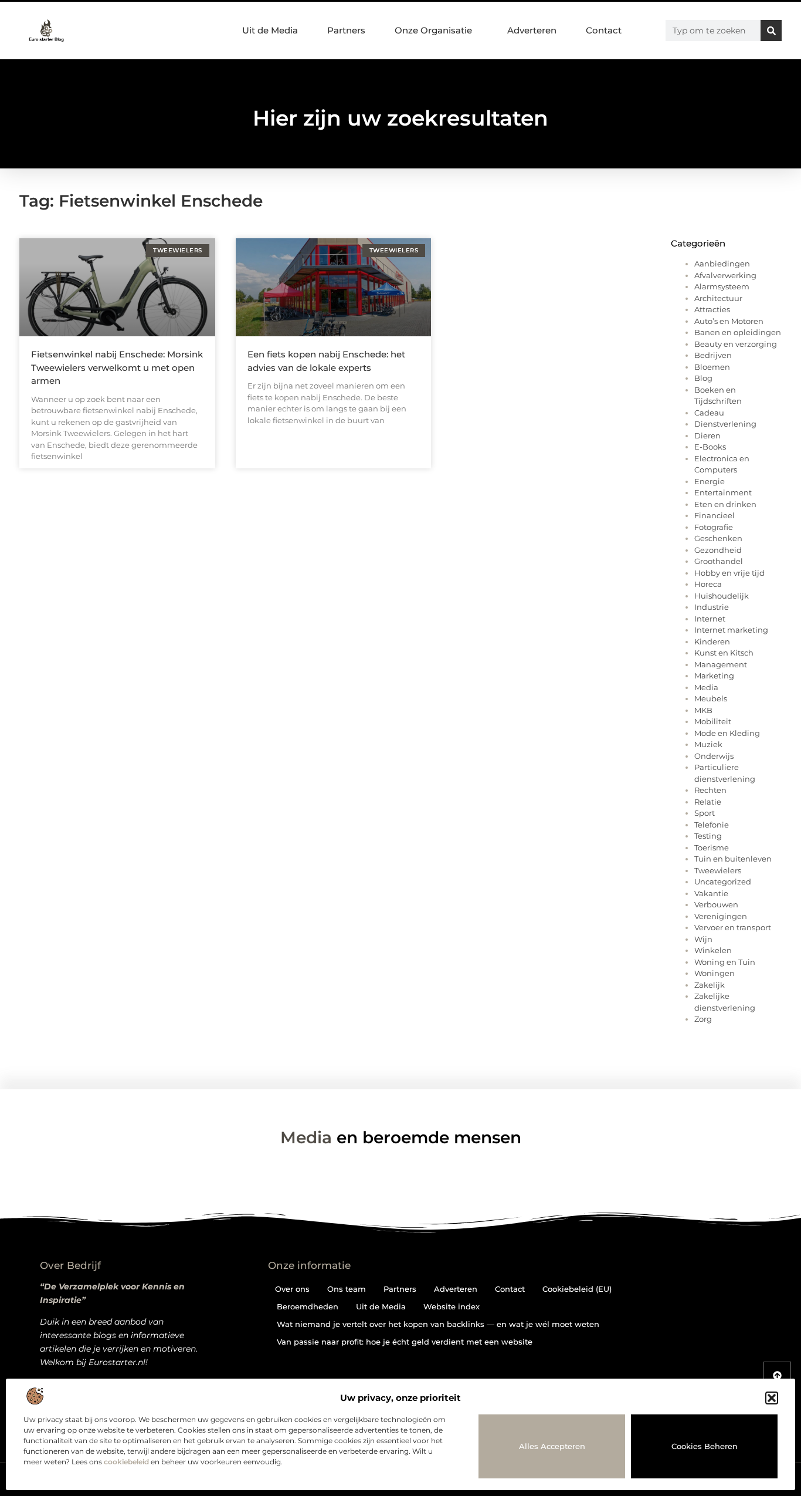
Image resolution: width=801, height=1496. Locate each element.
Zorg (703, 1019)
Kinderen (712, 641)
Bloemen (712, 367)
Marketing (714, 675)
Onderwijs (714, 756)
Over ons (292, 1289)
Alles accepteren (552, 1446)
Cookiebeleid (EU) (577, 1289)
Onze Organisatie (433, 30)
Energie (709, 481)
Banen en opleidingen (737, 332)
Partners (346, 30)
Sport (704, 813)
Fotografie (713, 527)
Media (706, 687)
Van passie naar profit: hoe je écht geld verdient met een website (404, 1341)
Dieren (707, 435)
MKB (703, 710)
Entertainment (723, 492)
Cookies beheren (704, 1446)
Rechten (710, 790)
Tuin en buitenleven (733, 858)
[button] (772, 1398)
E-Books (710, 446)
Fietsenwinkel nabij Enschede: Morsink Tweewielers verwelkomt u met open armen (117, 367)
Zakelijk (709, 985)
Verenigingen (720, 916)
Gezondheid (718, 550)
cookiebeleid (126, 1461)
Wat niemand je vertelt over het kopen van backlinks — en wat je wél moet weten (438, 1324)
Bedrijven (713, 355)
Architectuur (718, 298)
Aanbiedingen (722, 263)
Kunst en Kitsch (724, 652)
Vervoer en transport (732, 927)
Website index (451, 1306)
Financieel (714, 515)
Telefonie (711, 824)
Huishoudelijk (721, 595)
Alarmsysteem (721, 286)
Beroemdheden (307, 1306)
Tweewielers (717, 870)
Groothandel (718, 561)
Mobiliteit (712, 721)
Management (720, 664)
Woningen (714, 973)
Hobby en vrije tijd (729, 573)
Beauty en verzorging (735, 344)
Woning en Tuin (724, 962)
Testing (708, 835)
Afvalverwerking (725, 275)
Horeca (708, 584)
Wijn (703, 939)
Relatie (707, 801)
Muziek (708, 744)
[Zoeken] (771, 30)
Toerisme (711, 847)
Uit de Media (270, 30)
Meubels (710, 698)
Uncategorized (722, 881)
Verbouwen (716, 904)
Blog (703, 378)
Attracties (712, 309)
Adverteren (531, 30)
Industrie (711, 607)
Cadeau (709, 412)
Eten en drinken (725, 504)
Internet (709, 618)
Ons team (346, 1289)
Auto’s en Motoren (728, 321)
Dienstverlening (725, 423)
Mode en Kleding (727, 733)
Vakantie (711, 893)
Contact (604, 30)
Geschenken (718, 538)
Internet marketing (731, 629)
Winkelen (713, 950)
